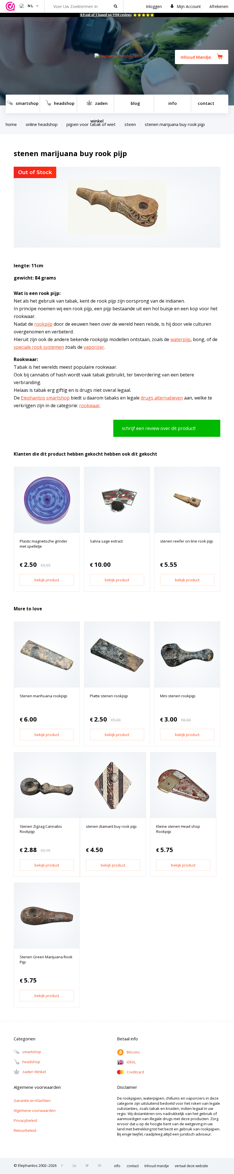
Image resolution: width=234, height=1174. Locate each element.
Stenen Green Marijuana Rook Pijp (46, 959)
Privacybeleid (25, 1120)
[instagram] (76, 1166)
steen (130, 124)
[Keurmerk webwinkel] (11, 6)
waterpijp (180, 339)
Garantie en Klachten (32, 1100)
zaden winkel (99, 106)
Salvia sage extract (106, 541)
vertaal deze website (191, 1165)
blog (135, 103)
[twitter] (88, 1166)
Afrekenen (218, 6)
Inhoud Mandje (196, 57)
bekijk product (47, 579)
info (172, 103)
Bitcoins (133, 1052)
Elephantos (33, 398)
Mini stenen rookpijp (177, 695)
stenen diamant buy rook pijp (111, 826)
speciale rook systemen (39, 347)
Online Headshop (42, 124)
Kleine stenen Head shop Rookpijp (178, 829)
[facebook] (63, 1166)
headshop (64, 103)
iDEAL (131, 1062)
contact (206, 103)
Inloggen (154, 6)
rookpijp (43, 324)
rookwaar (89, 405)
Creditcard (135, 1072)
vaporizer (94, 347)
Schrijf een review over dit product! (158, 428)
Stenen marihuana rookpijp (43, 695)
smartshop (27, 103)
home (11, 124)
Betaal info (127, 1038)
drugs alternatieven (162, 398)
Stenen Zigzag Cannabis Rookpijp (41, 829)
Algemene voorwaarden (35, 1110)
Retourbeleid (25, 1130)
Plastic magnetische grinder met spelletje (43, 544)
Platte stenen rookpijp (109, 695)
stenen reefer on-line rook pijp (186, 541)
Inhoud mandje (156, 1165)
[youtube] (101, 1166)
